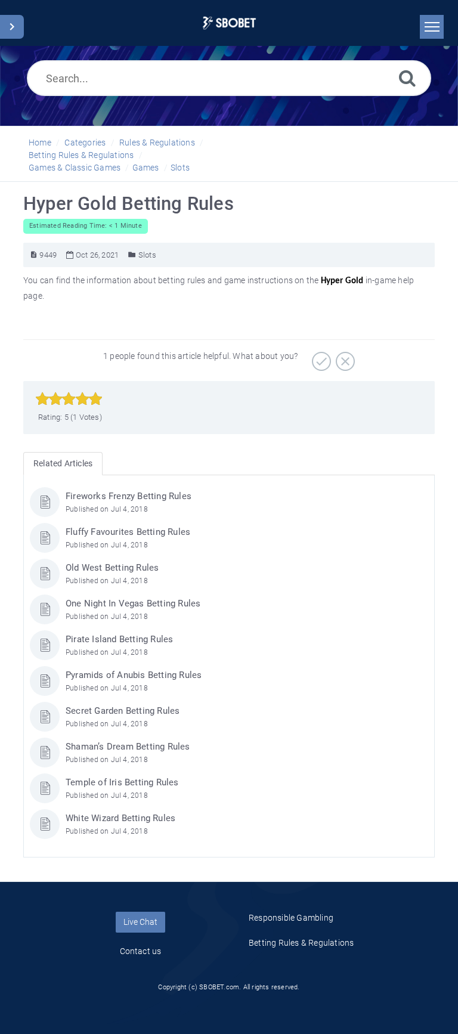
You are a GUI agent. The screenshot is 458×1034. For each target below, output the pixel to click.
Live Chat (140, 922)
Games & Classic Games (74, 167)
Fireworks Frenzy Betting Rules (128, 496)
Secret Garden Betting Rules (123, 710)
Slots (180, 167)
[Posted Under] (132, 255)
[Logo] (229, 23)
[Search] (407, 78)
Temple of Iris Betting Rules (122, 782)
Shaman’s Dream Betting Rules (128, 746)
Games (145, 167)
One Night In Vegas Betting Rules (133, 603)
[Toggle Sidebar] (12, 27)
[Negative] (344, 357)
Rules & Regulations (157, 142)
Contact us (141, 951)
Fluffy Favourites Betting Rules (128, 532)
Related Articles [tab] (62, 463)
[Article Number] (34, 255)
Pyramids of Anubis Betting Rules (134, 675)
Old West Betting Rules (112, 567)
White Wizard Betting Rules (120, 818)
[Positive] (320, 357)
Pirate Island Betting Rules (119, 639)
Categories (85, 142)
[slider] (69, 399)
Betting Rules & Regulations (81, 155)
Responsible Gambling (291, 917)
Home (40, 142)
